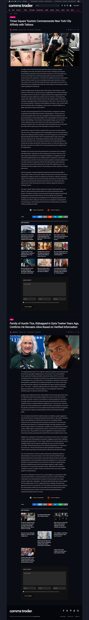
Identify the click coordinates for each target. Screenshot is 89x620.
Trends (78, 10)
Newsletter (76, 5)
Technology (32, 10)
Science (58, 10)
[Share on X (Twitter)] (69, 30)
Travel (67, 10)
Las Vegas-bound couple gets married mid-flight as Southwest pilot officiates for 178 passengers (60, 271)
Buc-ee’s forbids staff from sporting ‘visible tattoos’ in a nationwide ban (61, 253)
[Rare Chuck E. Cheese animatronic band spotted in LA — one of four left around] (61, 229)
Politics (25, 10)
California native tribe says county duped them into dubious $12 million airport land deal (44, 237)
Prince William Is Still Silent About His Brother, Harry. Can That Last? (60, 534)
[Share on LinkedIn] (73, 30)
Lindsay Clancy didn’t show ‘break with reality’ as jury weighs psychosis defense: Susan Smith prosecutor (28, 560)
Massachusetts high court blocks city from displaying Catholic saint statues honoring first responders (44, 543)
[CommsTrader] (21, 5)
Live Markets (18, 1)
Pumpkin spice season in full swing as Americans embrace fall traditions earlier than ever (44, 254)
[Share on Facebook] (66, 30)
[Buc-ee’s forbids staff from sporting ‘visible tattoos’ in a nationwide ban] (61, 246)
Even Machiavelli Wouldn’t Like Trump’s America (44, 515)
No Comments (31, 29)
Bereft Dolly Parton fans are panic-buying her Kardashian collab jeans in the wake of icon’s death (27, 271)
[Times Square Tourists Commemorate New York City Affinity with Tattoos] (44, 49)
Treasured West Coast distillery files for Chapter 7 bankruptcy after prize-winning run (28, 254)
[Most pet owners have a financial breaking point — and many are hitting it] (45, 263)
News (13, 10)
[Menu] (9, 10)
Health (46, 10)
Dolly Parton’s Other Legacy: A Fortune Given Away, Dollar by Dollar (60, 551)
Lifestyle (52, 10)
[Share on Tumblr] (75, 30)
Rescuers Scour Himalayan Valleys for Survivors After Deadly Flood (28, 534)
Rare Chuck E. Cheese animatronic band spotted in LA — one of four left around (61, 237)
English (25, 1)
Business (18, 10)
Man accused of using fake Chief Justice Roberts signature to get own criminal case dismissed (61, 525)
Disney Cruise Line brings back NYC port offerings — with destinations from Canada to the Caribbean (27, 237)
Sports (62, 10)
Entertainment (39, 10)
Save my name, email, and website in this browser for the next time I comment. (42, 302)
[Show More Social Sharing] (78, 30)
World (72, 10)
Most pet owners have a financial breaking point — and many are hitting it (44, 270)
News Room (15, 29)
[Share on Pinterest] (71, 30)
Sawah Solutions (36, 616)
